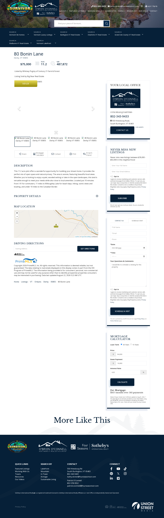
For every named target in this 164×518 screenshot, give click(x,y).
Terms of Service (114, 321)
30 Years (126, 345)
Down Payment (116, 359)
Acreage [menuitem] (44, 476)
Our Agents (139, 127)
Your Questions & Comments (122, 261)
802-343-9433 (99, 6)
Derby (46, 282)
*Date (112, 244)
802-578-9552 (73, 483)
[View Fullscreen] (17, 221)
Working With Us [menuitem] (95, 11)
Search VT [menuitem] (62, 11)
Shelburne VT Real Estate (19, 43)
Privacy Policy (140, 319)
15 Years (136, 345)
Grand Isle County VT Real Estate (127, 35)
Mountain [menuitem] (45, 471)
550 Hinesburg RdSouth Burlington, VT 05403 (78, 470)
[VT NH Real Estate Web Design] (142, 506)
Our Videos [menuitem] (143, 11)
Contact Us (122, 130)
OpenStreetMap (86, 236)
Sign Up (155, 6)
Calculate (122, 382)
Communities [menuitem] (110, 11)
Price (112, 350)
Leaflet (77, 236)
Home (16, 282)
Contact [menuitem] (153, 11)
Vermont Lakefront (44, 43)
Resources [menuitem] (131, 11)
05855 (53, 282)
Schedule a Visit (137, 221)
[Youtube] (118, 469)
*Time (112, 253)
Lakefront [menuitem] (45, 468)
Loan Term (114, 345)
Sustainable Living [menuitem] (48, 479)
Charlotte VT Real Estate (97, 35)
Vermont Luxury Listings (43, 35)
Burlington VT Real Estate (70, 35)
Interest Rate (115, 368)
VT (31, 282)
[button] (106, 23)
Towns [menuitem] (121, 11)
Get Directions (88, 248)
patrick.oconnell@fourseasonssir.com (83, 486)
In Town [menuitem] (44, 474)
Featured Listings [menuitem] (77, 11)
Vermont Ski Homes (17, 35)
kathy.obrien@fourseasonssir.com (124, 6)
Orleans (38, 282)
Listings (24, 282)
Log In (149, 6)
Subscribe (122, 198)
